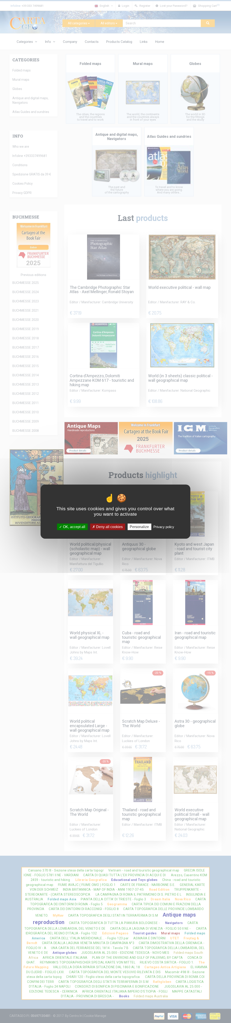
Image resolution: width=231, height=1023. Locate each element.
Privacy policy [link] (163, 527)
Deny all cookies (109, 527)
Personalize (139, 527)
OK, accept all (73, 527)
